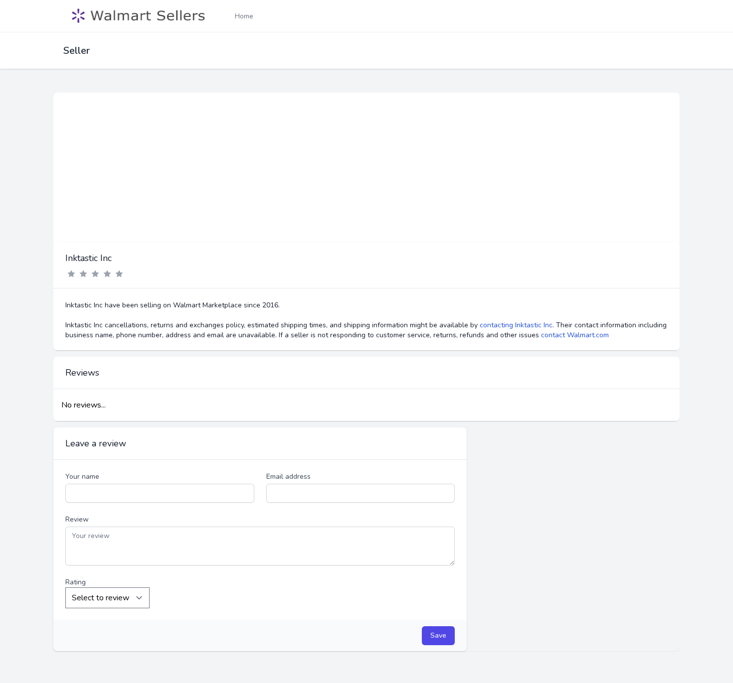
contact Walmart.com (575, 335)
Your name (82, 476)
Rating (75, 582)
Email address (288, 476)
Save (438, 635)
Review (77, 519)
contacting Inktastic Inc (516, 325)
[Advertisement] (366, 167)
